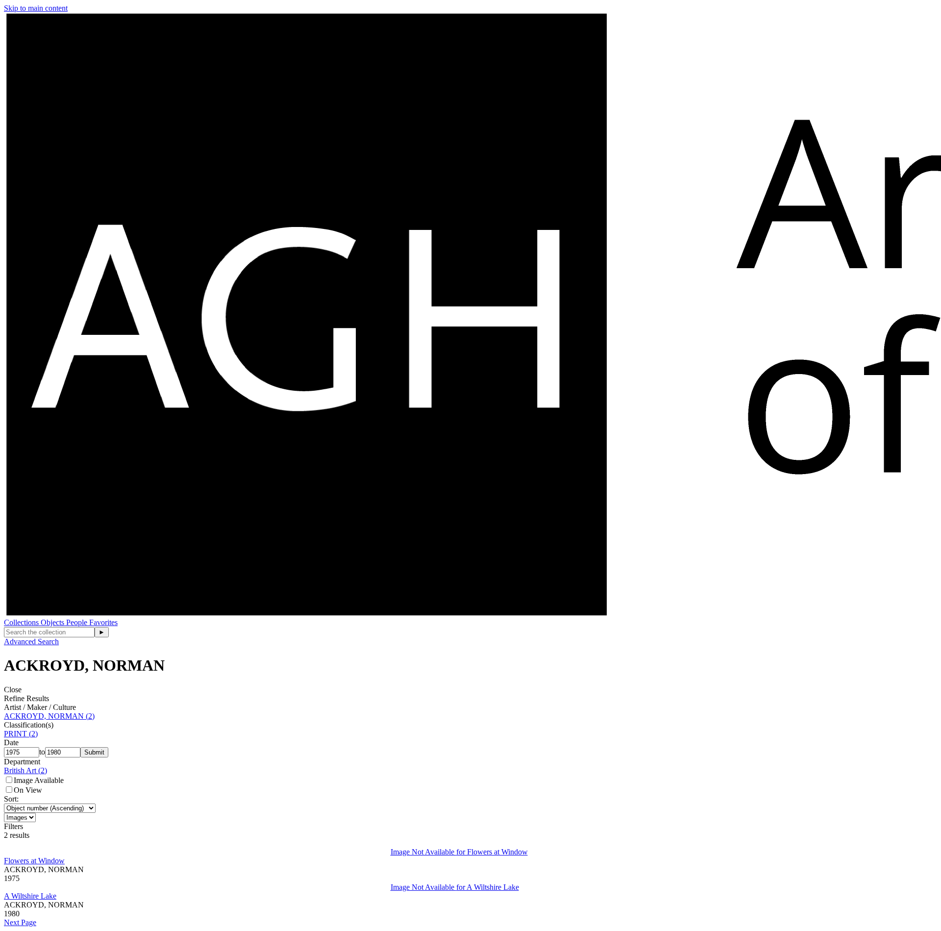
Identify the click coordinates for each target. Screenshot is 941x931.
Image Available (39, 780)
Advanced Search (31, 641)
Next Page (20, 922)
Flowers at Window (34, 860)
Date (11, 742)
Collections (22, 622)
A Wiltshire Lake (30, 896)
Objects (53, 622)
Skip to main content (36, 8)
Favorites (103, 622)
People (77, 622)
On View (28, 790)
